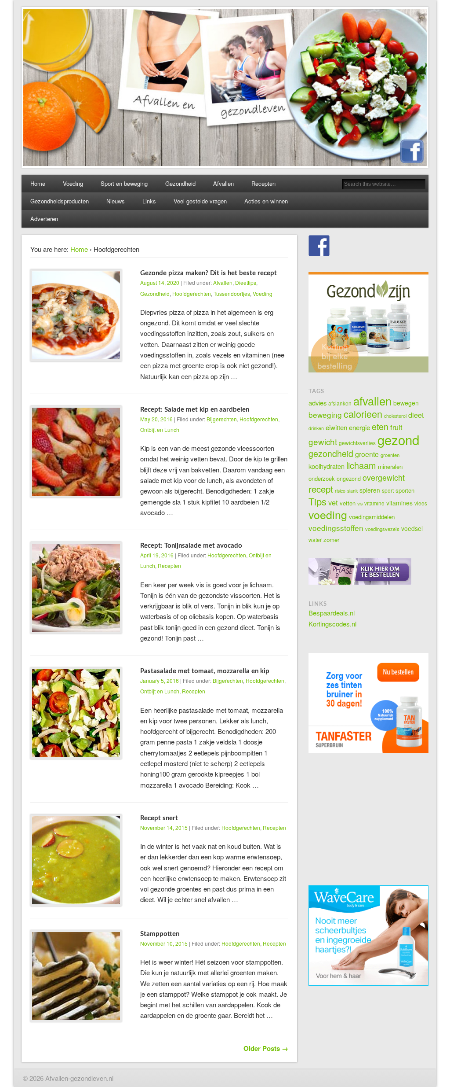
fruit (396, 427)
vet (333, 502)
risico (340, 490)
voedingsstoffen (335, 527)
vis (360, 503)
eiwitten (336, 427)
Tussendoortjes (232, 293)
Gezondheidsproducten (59, 201)
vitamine (374, 503)
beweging (325, 414)
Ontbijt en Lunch (159, 429)
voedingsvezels (382, 528)
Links (149, 201)
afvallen (372, 401)
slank (352, 490)
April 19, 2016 (157, 555)
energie (359, 427)
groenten (390, 454)
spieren (369, 490)
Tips (317, 501)
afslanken (340, 403)
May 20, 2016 (156, 419)
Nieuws (115, 201)
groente (367, 454)
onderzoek (321, 478)
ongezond (349, 479)
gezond (398, 439)
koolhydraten (326, 466)
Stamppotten (159, 934)
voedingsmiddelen (372, 516)
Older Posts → (265, 1048)
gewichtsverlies (357, 442)
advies (317, 402)
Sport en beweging (124, 183)
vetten (348, 503)
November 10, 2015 (164, 943)
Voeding (73, 183)
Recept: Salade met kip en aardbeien (194, 409)
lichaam (361, 465)
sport (388, 490)
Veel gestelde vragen (200, 201)
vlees (420, 503)
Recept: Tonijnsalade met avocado (191, 545)
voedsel (412, 528)
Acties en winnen (266, 201)
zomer (331, 539)
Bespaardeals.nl (331, 612)
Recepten (263, 183)
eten (380, 426)
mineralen (390, 466)
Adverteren (44, 218)
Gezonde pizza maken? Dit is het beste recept (208, 273)
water (315, 539)
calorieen (363, 413)
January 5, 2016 (159, 680)
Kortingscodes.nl (332, 623)
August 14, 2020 (159, 282)
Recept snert (159, 818)
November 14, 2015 (164, 827)
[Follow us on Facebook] (319, 245)
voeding (327, 514)
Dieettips (245, 282)
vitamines (399, 502)
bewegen (406, 402)
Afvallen (223, 183)
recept (320, 489)
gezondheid (330, 453)
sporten (405, 490)
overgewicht (384, 477)
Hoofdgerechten (191, 293)
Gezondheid (180, 183)
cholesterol (395, 416)
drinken (316, 428)
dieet (416, 415)
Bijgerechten (222, 419)
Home (37, 183)
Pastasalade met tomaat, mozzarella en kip (204, 671)
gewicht (322, 441)
